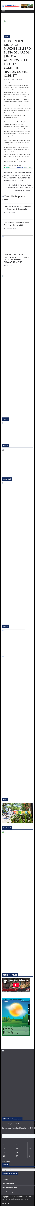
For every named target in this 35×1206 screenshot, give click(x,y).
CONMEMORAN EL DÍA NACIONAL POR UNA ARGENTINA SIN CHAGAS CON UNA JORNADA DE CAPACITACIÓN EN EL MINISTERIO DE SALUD (18, 177)
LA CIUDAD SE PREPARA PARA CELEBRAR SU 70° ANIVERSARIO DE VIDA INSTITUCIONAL (18, 187)
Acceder (5, 1179)
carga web (19, 79)
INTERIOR (7, 36)
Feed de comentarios (9, 1188)
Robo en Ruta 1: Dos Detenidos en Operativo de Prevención (17, 207)
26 (4, 1156)
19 (4, 1152)
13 (17, 1148)
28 (30, 1156)
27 (17, 1156)
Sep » (8, 1162)
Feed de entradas (8, 1183)
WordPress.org (7, 1192)
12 (4, 1148)
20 (17, 1152)
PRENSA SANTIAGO (19, 1197)
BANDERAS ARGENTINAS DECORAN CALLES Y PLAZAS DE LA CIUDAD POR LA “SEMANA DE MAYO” (16, 258)
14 (30, 1148)
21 (30, 1152)
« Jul (3, 1162)
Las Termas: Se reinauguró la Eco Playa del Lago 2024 (16, 223)
